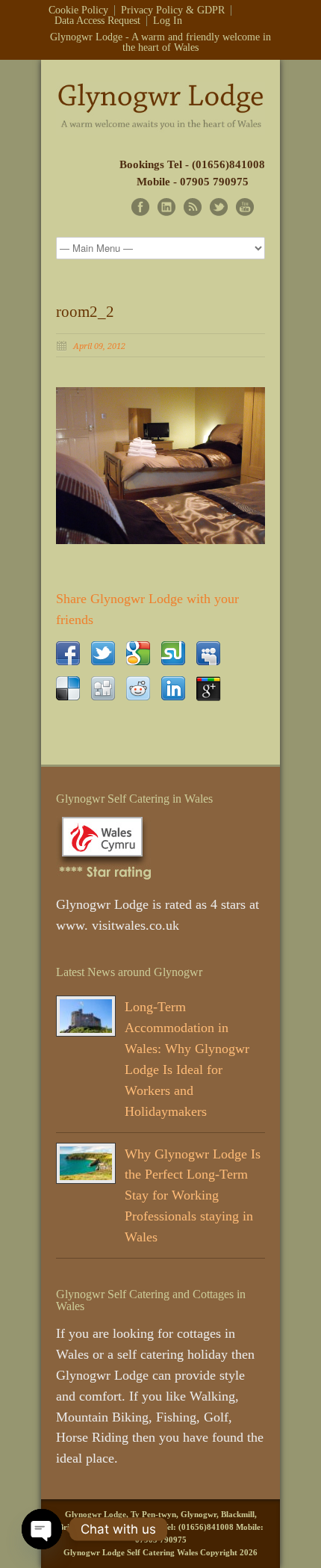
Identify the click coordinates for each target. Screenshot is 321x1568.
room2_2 (85, 312)
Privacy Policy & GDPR (173, 10)
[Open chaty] (42, 1529)
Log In (167, 21)
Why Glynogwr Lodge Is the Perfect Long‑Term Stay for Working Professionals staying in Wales (193, 1195)
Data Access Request (97, 21)
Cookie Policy (78, 10)
